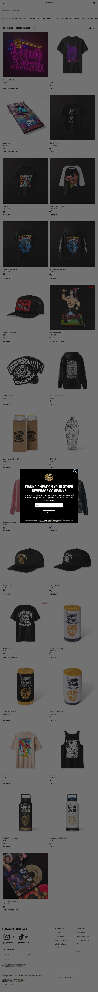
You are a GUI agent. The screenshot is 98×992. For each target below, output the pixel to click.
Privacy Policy (54, 521)
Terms (58, 521)
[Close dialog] (75, 471)
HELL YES (49, 513)
